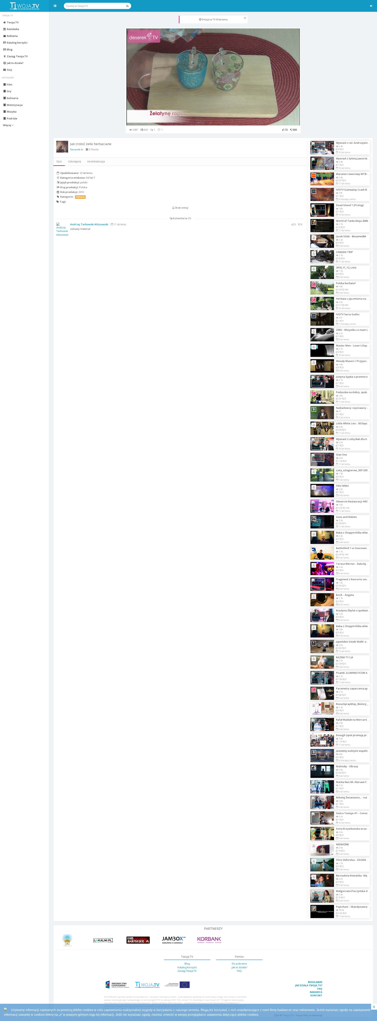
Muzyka (11, 111)
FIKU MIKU (342, 485)
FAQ (9, 70)
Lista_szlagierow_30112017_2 (354, 470)
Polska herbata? (346, 283)
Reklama (12, 36)
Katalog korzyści (16, 42)
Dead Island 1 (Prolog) (350, 205)
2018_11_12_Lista (346, 267)
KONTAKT (316, 995)
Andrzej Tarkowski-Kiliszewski (89, 224)
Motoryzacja (14, 105)
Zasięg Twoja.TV (17, 56)
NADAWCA (316, 992)
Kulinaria (12, 98)
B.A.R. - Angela (345, 595)
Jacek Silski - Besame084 (351, 236)
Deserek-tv (76, 149)
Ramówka (12, 29)
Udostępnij (74, 161)
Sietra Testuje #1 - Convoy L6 (354, 813)
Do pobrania (239, 963)
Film (9, 84)
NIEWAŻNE (342, 844)
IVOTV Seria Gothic (348, 314)
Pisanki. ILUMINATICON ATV (353, 673)
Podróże (11, 118)
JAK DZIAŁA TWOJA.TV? (308, 985)
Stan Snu (341, 454)
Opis (59, 161)
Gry (8, 91)
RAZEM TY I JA (344, 657)
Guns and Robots (346, 517)
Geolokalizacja (96, 161)
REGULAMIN (315, 982)
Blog (9, 49)
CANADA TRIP (344, 252)
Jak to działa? (15, 63)
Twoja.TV (12, 22)
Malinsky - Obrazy (347, 766)
